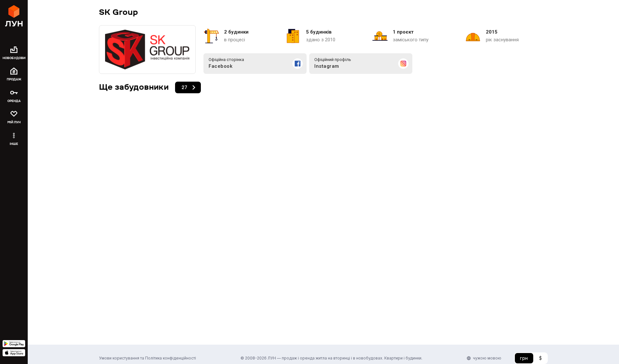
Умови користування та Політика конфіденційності (147, 358)
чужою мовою (487, 358)
